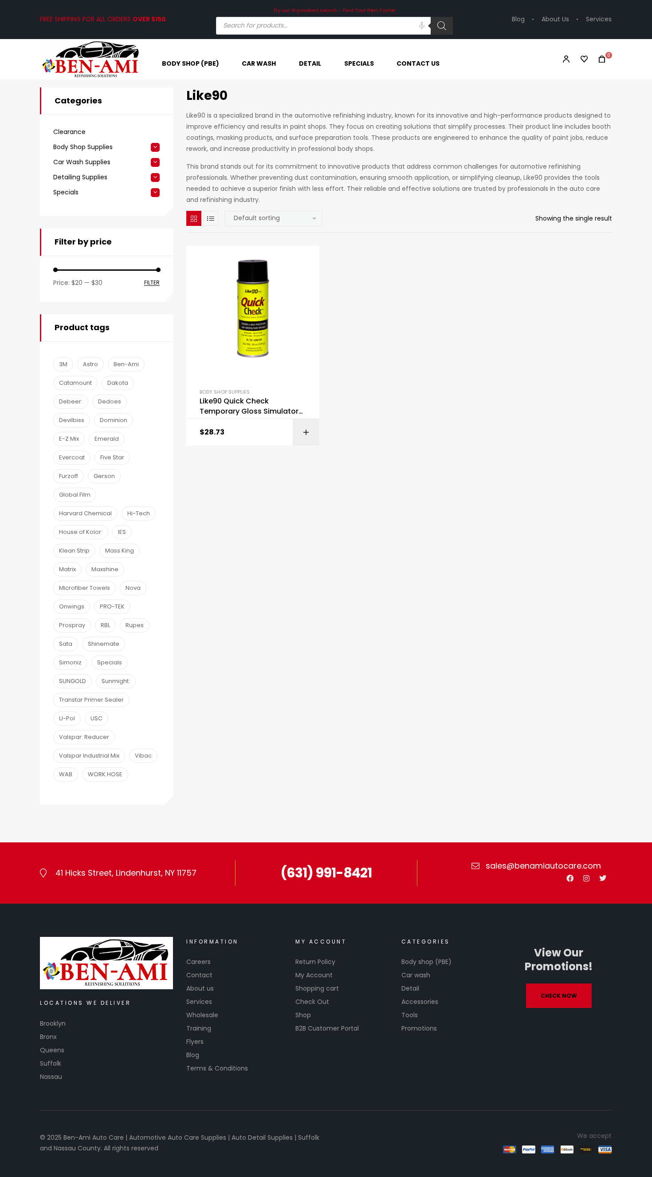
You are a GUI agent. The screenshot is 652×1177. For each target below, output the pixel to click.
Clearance (69, 132)
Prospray (72, 625)
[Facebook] (570, 878)
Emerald (106, 438)
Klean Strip (74, 550)
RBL (105, 625)
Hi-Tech (138, 513)
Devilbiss (71, 420)
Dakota (117, 383)
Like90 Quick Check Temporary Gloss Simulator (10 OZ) (249, 406)
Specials (66, 192)
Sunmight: (116, 681)
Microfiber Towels (84, 588)
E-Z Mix (69, 438)
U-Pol (67, 718)
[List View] (210, 218)
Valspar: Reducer (84, 737)
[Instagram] (586, 878)
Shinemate (103, 644)
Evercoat (72, 457)
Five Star (112, 457)
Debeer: (70, 401)
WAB (65, 774)
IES (122, 532)
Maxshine (104, 569)
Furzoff (68, 476)
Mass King (119, 550)
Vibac (143, 755)
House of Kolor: (80, 532)
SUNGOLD (72, 681)
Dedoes (109, 401)
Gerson (104, 476)
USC (96, 718)
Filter (152, 283)
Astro (90, 364)
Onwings (71, 606)
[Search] (442, 26)
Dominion (113, 420)
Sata (65, 644)
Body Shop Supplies (225, 391)
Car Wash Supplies (81, 162)
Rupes (135, 625)
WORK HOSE (105, 774)
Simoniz (70, 662)
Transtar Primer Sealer (91, 699)
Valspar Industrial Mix (89, 755)
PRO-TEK (112, 606)
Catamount (75, 383)
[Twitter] (603, 878)
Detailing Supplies (80, 177)
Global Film (74, 494)
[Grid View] (193, 218)
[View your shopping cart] (599, 59)
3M (63, 364)
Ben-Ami (126, 364)
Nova (133, 588)
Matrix (67, 569)
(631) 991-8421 (326, 872)
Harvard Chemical (85, 513)
